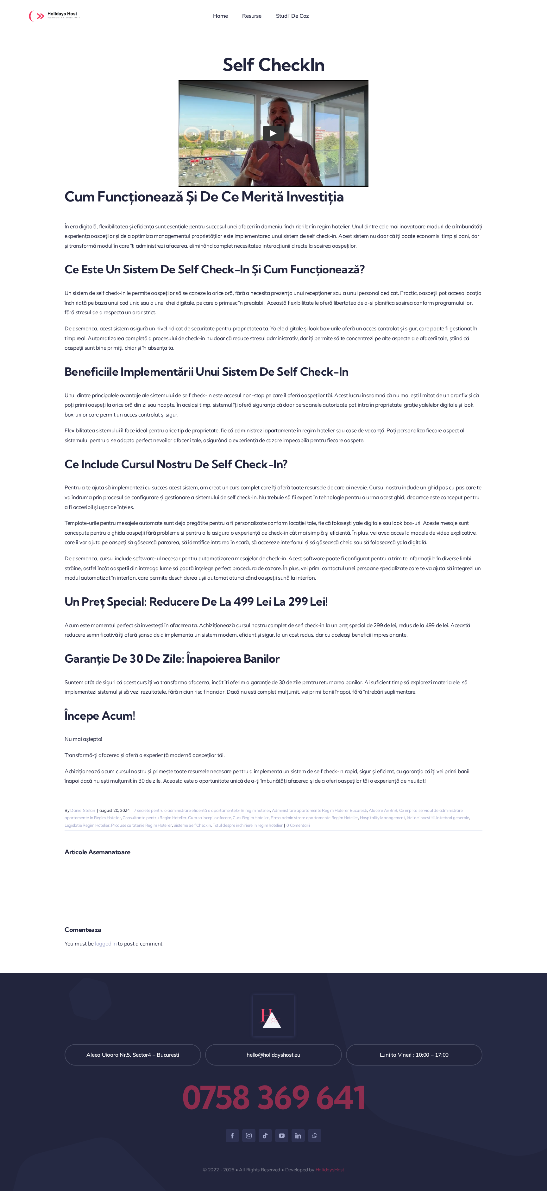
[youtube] (281, 1135)
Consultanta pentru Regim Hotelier (154, 817)
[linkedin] (298, 1135)
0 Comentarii (298, 825)
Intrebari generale (452, 817)
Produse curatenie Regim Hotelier (141, 825)
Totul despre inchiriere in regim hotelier (248, 825)
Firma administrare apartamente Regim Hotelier (314, 817)
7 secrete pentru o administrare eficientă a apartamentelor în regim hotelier (202, 810)
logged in (106, 943)
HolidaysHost (330, 1170)
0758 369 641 (273, 1097)
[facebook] (232, 1135)
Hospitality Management (382, 817)
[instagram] (248, 1135)
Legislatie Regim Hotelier (87, 825)
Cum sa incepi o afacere (209, 817)
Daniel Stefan (82, 810)
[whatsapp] (314, 1135)
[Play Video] (273, 133)
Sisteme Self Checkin (192, 825)
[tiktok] (265, 1135)
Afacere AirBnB (383, 810)
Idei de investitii (420, 817)
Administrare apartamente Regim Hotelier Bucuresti (319, 810)
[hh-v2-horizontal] (57, 9)
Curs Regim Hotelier (251, 817)
